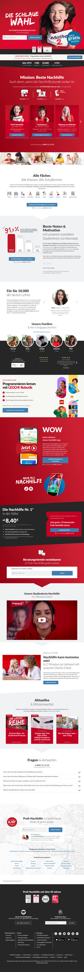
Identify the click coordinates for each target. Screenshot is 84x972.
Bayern (17, 863)
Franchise (8, 935)
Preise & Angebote (23, 935)
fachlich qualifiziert (30, 300)
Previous (3, 121)
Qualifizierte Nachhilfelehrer (26, 940)
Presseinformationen (24, 944)
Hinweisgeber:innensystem (40, 957)
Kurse (38, 947)
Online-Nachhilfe (42, 940)
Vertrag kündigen (22, 937)
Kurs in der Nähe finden (75, 57)
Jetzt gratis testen (17, 135)
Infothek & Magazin (15, 955)
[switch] (22, 365)
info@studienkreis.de (42, 963)
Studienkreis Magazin (54, 711)
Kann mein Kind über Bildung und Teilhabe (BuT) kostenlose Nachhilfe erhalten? (30, 776)
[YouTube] (64, 933)
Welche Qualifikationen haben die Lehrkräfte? (19, 790)
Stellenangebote (10, 940)
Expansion (8, 937)
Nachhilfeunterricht (48, 247)
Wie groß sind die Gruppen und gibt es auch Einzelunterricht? (24, 781)
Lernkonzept (68, 249)
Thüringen (66, 868)
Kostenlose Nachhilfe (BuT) (11, 537)
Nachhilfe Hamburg (36, 851)
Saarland (49, 868)
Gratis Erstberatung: (42, 144)
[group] (60, 302)
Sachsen (66, 861)
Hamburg (33, 863)
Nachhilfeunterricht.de (48, 955)
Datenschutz (68, 955)
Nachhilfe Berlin (14, 851)
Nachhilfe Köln (46, 851)
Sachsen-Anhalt (66, 863)
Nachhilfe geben (22, 307)
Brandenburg (17, 868)
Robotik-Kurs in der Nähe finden (15, 410)
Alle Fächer (21, 942)
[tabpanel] (17, 864)
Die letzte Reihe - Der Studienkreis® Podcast (16, 734)
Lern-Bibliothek (41, 944)
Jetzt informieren (67, 135)
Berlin (16, 866)
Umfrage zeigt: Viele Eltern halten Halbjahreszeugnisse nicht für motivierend (42, 736)
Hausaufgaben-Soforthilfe (44, 942)
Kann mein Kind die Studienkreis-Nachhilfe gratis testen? (23, 772)
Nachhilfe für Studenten (43, 937)
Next (80, 121)
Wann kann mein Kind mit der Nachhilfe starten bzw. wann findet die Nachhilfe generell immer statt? (38, 785)
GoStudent (36, 955)
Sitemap (52, 957)
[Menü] (23, 364)
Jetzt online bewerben (23, 923)
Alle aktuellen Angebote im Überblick (12, 881)
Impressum (60, 955)
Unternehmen (27, 955)
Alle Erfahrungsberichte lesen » (42, 332)
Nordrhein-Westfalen (49, 863)
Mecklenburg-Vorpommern (33, 868)
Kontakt (59, 957)
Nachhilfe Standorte (42, 935)
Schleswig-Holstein (66, 866)
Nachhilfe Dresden (24, 851)
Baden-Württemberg (17, 861)
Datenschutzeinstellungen (23, 957)
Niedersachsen (50, 861)
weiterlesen (66, 367)
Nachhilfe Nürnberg (68, 851)
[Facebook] (55, 933)
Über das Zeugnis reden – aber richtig (67, 734)
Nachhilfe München (57, 851)
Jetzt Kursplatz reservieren (42, 135)
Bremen (33, 861)
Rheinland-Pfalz (49, 866)
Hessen (33, 866)
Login (65, 957)
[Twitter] (60, 933)
